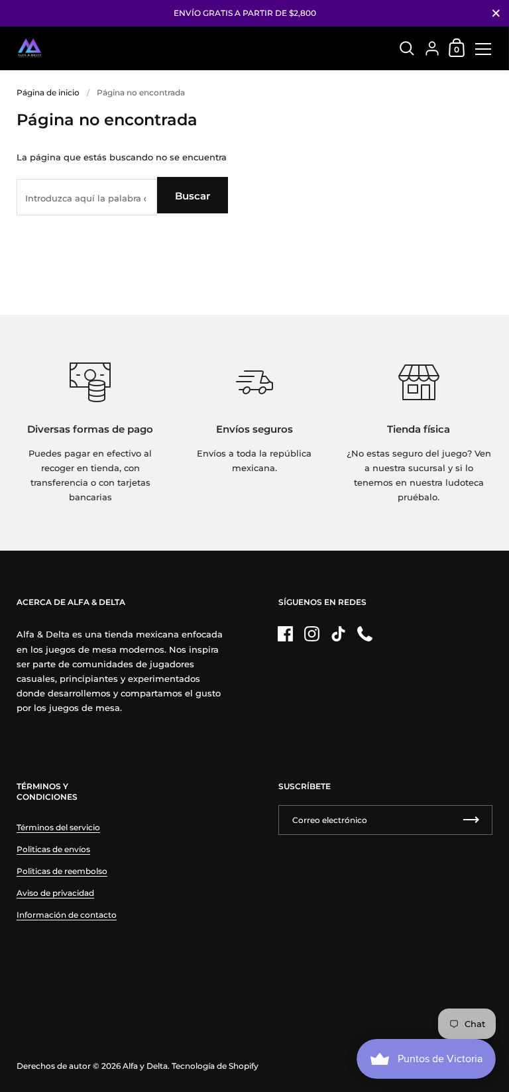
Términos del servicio (58, 827)
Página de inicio (48, 92)
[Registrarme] (471, 820)
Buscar (192, 196)
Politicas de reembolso (62, 871)
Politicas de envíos (53, 849)
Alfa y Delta (145, 1066)
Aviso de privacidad (55, 893)
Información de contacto (67, 915)
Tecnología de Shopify (215, 1066)
